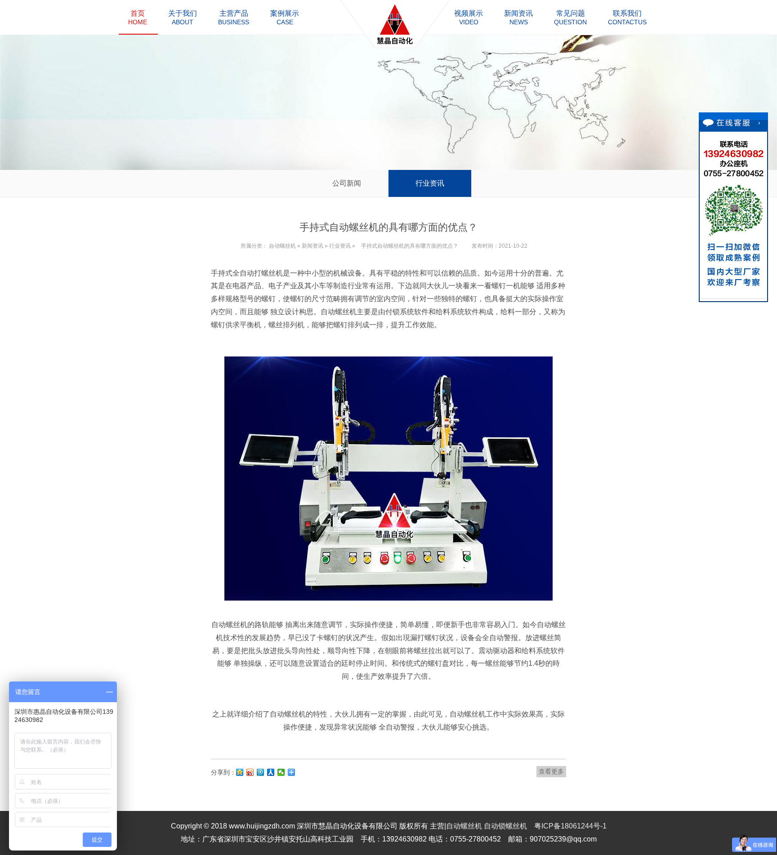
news (518, 17)
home (137, 17)
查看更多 (551, 771)
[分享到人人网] (271, 772)
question (570, 17)
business (233, 17)
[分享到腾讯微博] (260, 772)
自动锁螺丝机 (505, 826)
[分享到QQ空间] (240, 772)
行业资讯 (429, 183)
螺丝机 (272, 273)
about (182, 17)
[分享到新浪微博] (250, 772)
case (284, 17)
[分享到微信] (281, 772)
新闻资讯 (312, 246)
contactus (627, 17)
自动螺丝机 (282, 246)
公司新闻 (346, 183)
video (468, 17)
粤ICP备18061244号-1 (570, 826)
